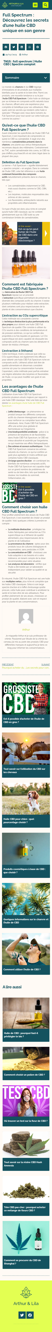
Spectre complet (23, 64)
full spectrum (22, 61)
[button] (35, 5)
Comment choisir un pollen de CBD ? (24, 1074)
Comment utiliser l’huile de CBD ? (22, 969)
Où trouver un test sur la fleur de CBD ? (26, 1121)
